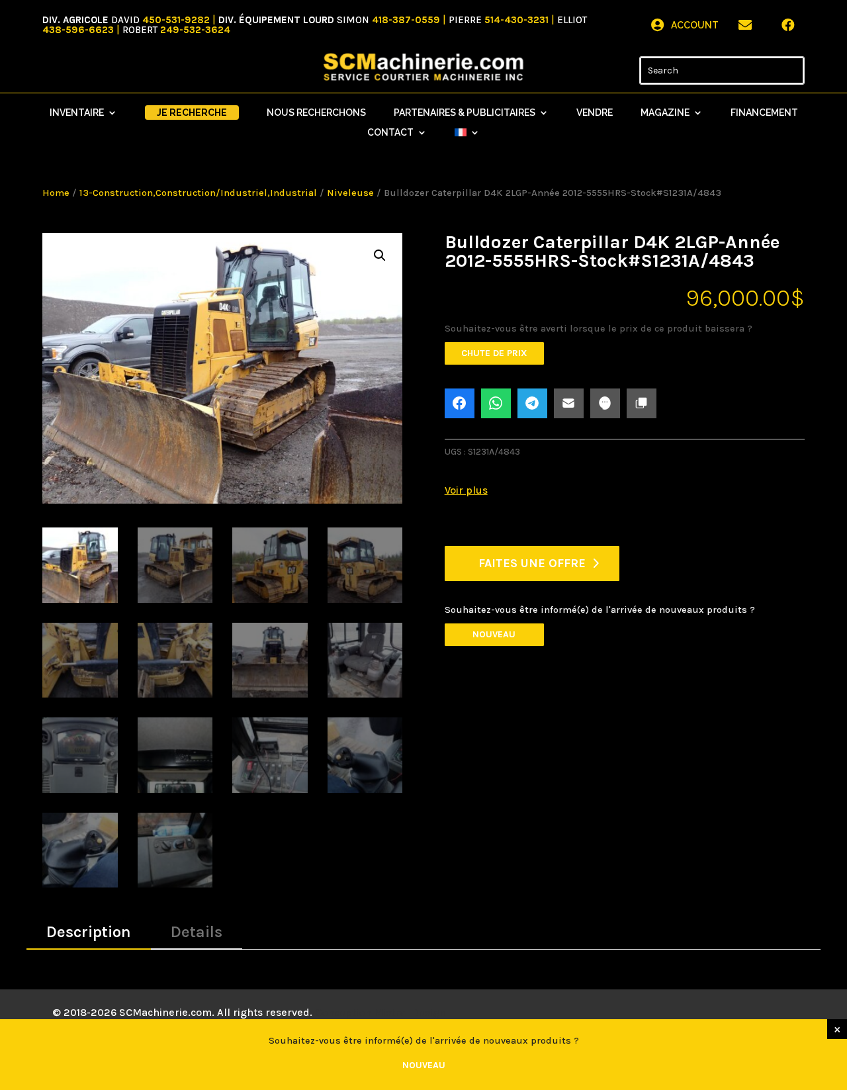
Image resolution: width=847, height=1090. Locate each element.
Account (695, 25)
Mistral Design (410, 1012)
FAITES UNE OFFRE (532, 563)
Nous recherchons (316, 113)
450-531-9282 (176, 20)
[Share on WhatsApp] (496, 403)
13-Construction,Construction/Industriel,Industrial (198, 193)
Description (88, 932)
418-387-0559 (406, 20)
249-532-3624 (195, 30)
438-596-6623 (78, 30)
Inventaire (77, 113)
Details (196, 932)
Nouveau (493, 634)
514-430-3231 (516, 20)
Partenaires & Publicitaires (464, 113)
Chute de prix (494, 353)
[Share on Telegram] (532, 403)
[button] (380, 255)
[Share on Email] (569, 403)
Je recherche (192, 112)
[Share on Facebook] (459, 403)
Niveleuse (350, 193)
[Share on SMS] (605, 403)
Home (55, 193)
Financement (764, 113)
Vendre (594, 113)
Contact (390, 133)
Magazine (665, 113)
